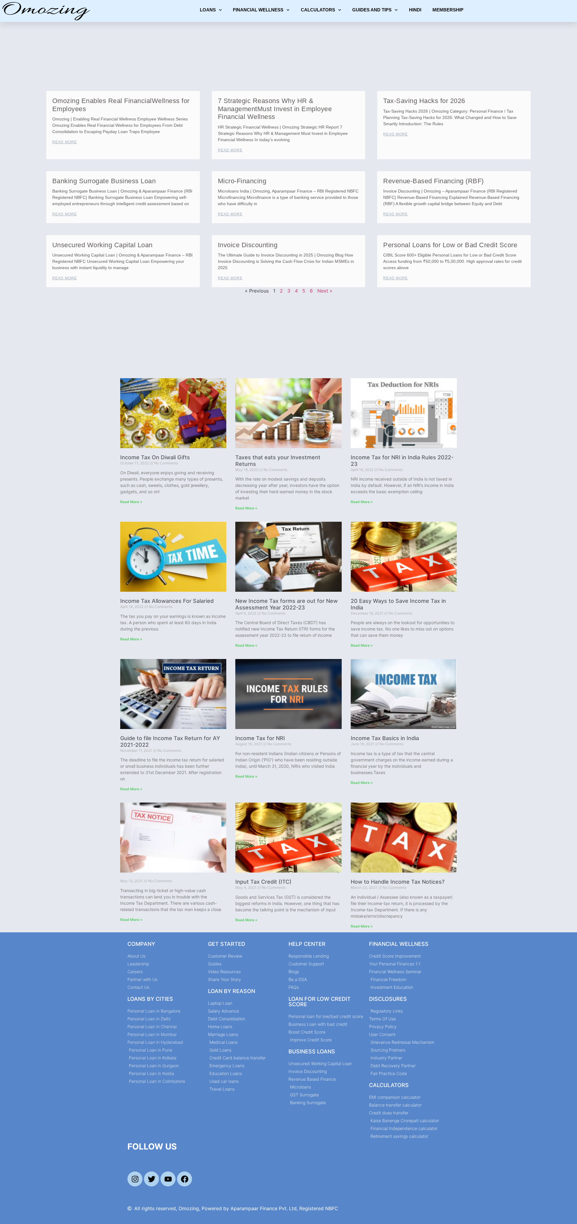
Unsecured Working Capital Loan (102, 245)
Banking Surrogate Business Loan (104, 181)
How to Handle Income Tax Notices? (397, 882)
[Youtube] (168, 1178)
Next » (324, 291)
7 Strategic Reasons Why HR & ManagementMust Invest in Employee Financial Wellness (275, 108)
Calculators (318, 9)
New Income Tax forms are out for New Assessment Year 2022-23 (286, 604)
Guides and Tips (372, 9)
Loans (208, 9)
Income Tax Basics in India (385, 738)
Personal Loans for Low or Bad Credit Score (450, 245)
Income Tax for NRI (260, 738)
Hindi (415, 9)
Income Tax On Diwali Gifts (155, 457)
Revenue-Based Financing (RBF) (433, 181)
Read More (64, 142)
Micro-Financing (242, 181)
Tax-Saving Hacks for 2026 (424, 101)
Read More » (131, 502)
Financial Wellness (258, 9)
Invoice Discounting (248, 245)
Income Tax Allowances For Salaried (167, 601)
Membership (447, 9)
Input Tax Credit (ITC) (263, 882)
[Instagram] (134, 1178)
